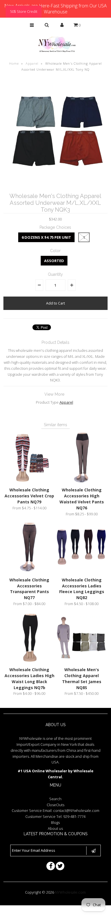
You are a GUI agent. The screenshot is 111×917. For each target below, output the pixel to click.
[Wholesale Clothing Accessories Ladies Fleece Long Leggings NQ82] (82, 571)
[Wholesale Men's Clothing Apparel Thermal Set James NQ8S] (82, 660)
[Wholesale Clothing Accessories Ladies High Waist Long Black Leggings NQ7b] (30, 660)
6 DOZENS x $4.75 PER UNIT (46, 237)
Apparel (32, 63)
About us (55, 828)
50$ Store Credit (23, 11)
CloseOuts (55, 804)
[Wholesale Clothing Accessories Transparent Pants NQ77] (30, 571)
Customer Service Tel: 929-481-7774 (55, 816)
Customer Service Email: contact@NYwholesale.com (55, 810)
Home (14, 63)
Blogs (55, 822)
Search (55, 798)
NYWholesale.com (70, 892)
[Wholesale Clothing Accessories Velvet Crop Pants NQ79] (30, 481)
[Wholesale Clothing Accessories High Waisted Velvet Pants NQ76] (82, 481)
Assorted (54, 260)
